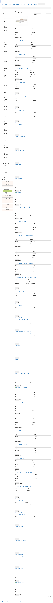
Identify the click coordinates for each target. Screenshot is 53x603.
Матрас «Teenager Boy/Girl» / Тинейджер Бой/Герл (25, 333)
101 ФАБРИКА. (38, 601)
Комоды (7, 196)
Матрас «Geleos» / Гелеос (20, 583)
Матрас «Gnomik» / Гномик (20, 96)
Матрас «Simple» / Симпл (20, 221)
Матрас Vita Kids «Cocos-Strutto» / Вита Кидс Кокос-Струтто (27, 277)
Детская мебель (7, 205)
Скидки (25, 4)
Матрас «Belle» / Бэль (19, 402)
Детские (9, 7)
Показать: (44, 13)
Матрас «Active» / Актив (20, 152)
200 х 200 (6, 161)
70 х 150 (5, 65)
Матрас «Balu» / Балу (19, 458)
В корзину (17, 37)
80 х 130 (5, 89)
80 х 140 (5, 92)
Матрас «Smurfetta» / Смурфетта (22, 388)
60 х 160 (5, 37)
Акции (21, 4)
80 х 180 (5, 106)
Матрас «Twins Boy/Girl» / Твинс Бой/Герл (24, 263)
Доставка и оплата (15, 4)
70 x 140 (5, 61)
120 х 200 (6, 150)
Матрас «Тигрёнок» (19, 40)
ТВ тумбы (8, 198)
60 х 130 (5, 27)
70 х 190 (5, 78)
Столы (7, 207)
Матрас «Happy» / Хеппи (20, 54)
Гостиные (8, 181)
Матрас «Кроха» (18, 166)
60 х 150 (5, 34)
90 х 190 (5, 140)
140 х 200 (6, 154)
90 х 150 (5, 126)
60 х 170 (5, 41)
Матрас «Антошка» (19, 305)
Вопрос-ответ (30, 4)
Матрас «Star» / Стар (19, 569)
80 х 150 (5, 95)
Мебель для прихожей (7, 202)
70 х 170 (5, 71)
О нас (10, 4)
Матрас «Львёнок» (19, 124)
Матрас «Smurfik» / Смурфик (21, 444)
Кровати (7, 184)
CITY (5, 165)
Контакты (35, 4)
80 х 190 (5, 109)
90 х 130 (5, 119)
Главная (6, 4)
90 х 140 (5, 123)
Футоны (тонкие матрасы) (6, 193)
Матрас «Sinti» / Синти (19, 347)
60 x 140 (5, 30)
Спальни (7, 182)
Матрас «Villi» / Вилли (19, 500)
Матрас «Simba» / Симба (20, 430)
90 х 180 (5, 137)
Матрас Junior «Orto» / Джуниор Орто (23, 486)
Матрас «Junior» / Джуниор (20, 138)
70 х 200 (5, 82)
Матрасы (5, 7)
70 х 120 (5, 54)
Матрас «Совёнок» (19, 26)
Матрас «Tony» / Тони (19, 249)
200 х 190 (6, 157)
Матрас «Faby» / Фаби (19, 110)
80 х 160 (5, 102)
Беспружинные (6, 189)
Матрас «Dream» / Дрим (20, 291)
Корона (5, 175)
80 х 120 (5, 85)
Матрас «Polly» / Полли (20, 193)
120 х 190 (6, 147)
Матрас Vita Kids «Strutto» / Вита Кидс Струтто (25, 207)
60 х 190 (5, 47)
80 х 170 (5, 99)
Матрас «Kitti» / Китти (19, 528)
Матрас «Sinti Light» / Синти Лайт (22, 319)
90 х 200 (5, 143)
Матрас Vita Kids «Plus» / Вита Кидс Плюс (24, 235)
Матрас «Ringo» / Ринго (20, 416)
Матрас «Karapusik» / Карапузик (22, 542)
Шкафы (7, 204)
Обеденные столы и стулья (8, 201)
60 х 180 (5, 44)
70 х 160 (5, 68)
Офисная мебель (7, 210)
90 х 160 (5, 130)
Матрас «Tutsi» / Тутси (19, 556)
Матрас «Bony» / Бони (19, 179)
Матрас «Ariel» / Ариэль (20, 514)
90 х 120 (5, 116)
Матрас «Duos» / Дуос (19, 361)
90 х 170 (5, 133)
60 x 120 (5, 23)
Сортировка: (29, 13)
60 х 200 (5, 51)
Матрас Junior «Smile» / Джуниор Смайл (23, 374)
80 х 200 (5, 113)
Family (5, 169)
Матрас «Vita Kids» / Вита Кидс (21, 68)
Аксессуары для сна (8, 195)
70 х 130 (5, 58)
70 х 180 (5, 75)
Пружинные (5, 187)
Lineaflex (6, 172)
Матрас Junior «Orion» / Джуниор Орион (23, 472)
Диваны (7, 209)
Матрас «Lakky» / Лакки (20, 82)
